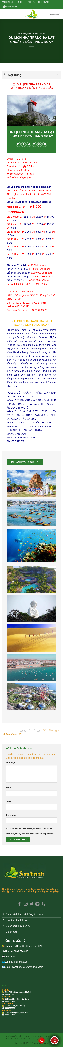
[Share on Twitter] (28, 144)
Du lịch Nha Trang (36, 34)
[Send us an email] (37, 904)
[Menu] (4, 14)
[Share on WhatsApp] (18, 144)
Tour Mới (21, 34)
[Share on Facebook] (23, 144)
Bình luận (11, 762)
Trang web (11, 815)
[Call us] (43, 904)
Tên (8, 788)
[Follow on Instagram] (26, 904)
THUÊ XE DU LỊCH (32, 1037)
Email (9, 801)
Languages (54, 14)
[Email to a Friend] (34, 144)
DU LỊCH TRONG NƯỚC (15, 1039)
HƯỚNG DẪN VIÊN (14, 1037)
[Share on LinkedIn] (44, 144)
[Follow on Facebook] (20, 904)
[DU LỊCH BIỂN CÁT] (31, 14)
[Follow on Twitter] (31, 904)
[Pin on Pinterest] (39, 144)
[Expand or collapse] (57, 75)
